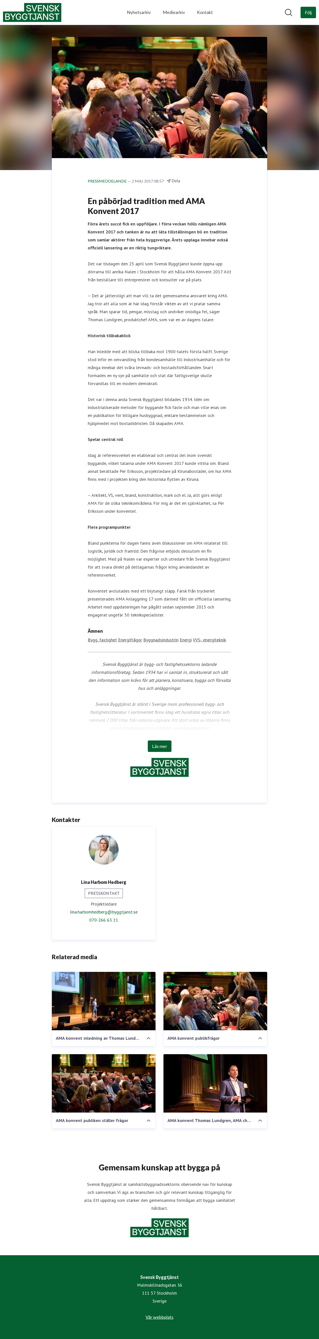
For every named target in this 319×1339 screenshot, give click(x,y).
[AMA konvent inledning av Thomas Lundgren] (104, 1001)
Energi (186, 640)
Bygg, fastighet (102, 640)
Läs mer (159, 746)
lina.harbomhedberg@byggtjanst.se (104, 912)
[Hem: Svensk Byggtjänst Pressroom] (32, 12)
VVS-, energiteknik (209, 640)
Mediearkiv (174, 12)
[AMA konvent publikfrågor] (215, 1001)
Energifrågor (130, 640)
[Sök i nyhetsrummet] (289, 12)
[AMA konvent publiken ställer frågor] (104, 1083)
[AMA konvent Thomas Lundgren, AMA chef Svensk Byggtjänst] (215, 1083)
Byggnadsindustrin (160, 640)
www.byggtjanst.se (191, 728)
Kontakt (205, 12)
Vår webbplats (159, 1317)
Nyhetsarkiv (139, 12)
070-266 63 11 (103, 920)
